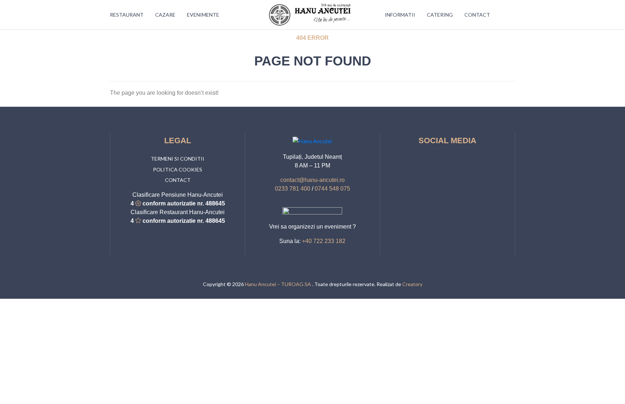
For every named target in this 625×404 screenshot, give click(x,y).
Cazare (165, 15)
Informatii (400, 15)
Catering (440, 15)
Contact (477, 15)
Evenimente (203, 15)
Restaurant (127, 15)
